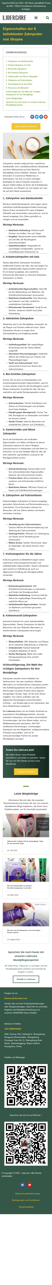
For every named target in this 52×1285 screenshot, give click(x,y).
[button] (36, 17)
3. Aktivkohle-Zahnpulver (16, 69)
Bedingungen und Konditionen (26, 1200)
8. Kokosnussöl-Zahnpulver (17, 88)
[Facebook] (22, 1185)
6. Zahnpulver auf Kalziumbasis (19, 80)
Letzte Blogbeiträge (14, 98)
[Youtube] (29, 1185)
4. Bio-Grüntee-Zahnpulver (17, 73)
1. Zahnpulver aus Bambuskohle (19, 61)
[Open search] (47, 17)
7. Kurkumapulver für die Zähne (19, 84)
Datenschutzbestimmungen (27, 1193)
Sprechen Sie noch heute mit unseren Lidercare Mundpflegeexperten (26, 103)
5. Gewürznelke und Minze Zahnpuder (22, 76)
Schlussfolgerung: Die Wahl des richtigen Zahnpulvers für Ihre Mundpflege (23, 93)
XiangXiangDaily (26, 1207)
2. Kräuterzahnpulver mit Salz (18, 65)
